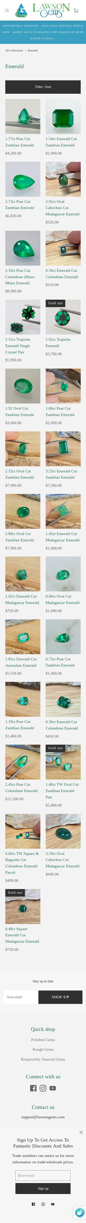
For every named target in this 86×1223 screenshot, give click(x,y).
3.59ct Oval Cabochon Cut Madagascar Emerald (62, 859)
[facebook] (33, 1088)
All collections (14, 50)
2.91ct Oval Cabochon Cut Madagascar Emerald (62, 207)
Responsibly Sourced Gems (43, 1059)
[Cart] (76, 10)
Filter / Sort (43, 87)
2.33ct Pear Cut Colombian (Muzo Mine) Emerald (20, 276)
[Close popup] (81, 1133)
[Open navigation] (10, 10)
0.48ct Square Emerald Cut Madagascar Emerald (22, 935)
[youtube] (53, 1088)
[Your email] (21, 997)
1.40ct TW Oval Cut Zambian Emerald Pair (62, 790)
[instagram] (43, 1088)
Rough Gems (43, 1049)
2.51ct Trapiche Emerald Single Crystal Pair (17, 345)
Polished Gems (43, 1039)
